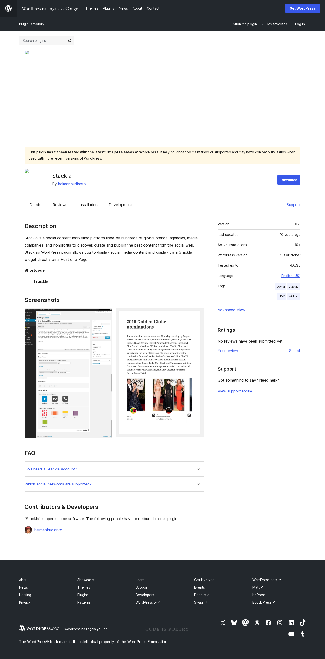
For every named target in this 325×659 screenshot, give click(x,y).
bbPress (261, 595)
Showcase (85, 580)
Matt (258, 587)
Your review (228, 350)
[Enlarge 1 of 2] (105, 314)
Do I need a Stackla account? (51, 469)
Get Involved (204, 580)
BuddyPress (264, 602)
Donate (202, 595)
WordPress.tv (148, 602)
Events (199, 587)
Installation (88, 204)
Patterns (84, 602)
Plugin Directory (31, 24)
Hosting (25, 595)
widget (294, 296)
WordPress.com (266, 580)
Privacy (25, 602)
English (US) (290, 276)
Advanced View (231, 309)
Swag (200, 602)
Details (35, 204)
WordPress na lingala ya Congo (87, 629)
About (24, 580)
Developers (145, 595)
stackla (294, 286)
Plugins (83, 595)
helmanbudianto (72, 183)
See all (294, 350)
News (23, 587)
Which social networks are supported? (58, 484)
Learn (140, 580)
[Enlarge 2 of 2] (197, 314)
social (280, 286)
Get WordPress (303, 8)
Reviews (60, 204)
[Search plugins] (69, 40)
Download (289, 180)
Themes (83, 587)
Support (293, 204)
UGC (282, 296)
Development (120, 204)
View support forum (235, 391)
